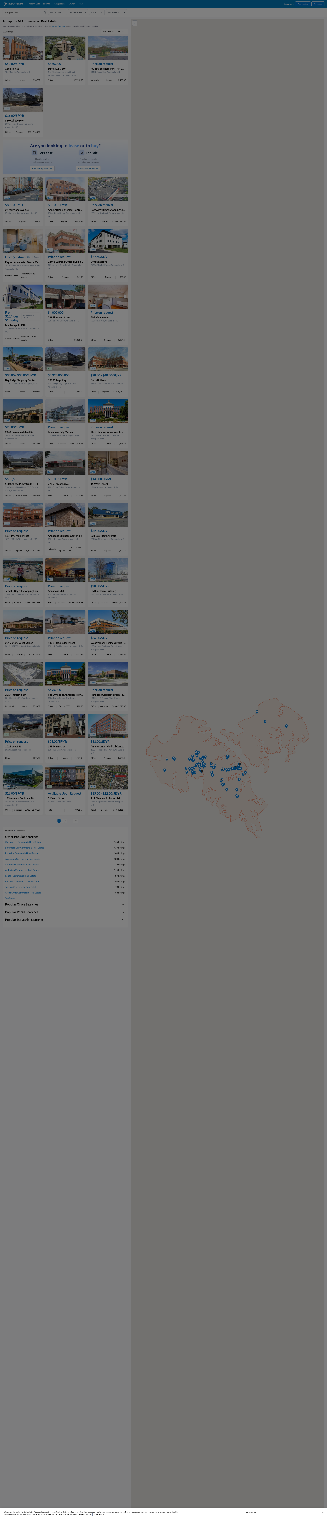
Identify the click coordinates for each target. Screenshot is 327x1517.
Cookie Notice (98, 1514)
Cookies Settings (251, 1512)
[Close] (323, 1512)
